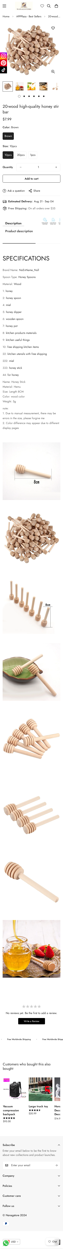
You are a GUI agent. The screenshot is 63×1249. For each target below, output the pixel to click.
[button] (56, 6)
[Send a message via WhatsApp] (6, 1243)
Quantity (8, 167)
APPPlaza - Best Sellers (28, 16)
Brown (8, 136)
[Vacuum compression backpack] (15, 1089)
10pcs (8, 155)
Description (13, 223)
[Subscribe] (56, 1165)
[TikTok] (3, 69)
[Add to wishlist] (53, 28)
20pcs (20, 155)
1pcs (32, 155)
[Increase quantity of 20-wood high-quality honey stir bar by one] (56, 167)
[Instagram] (3, 55)
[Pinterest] (3, 62)
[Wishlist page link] (42, 6)
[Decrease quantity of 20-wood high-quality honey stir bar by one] (21, 167)
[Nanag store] (24, 6)
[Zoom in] (53, 72)
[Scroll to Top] (56, 1230)
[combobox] (11, 1242)
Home (6, 16)
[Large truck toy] (40, 1089)
